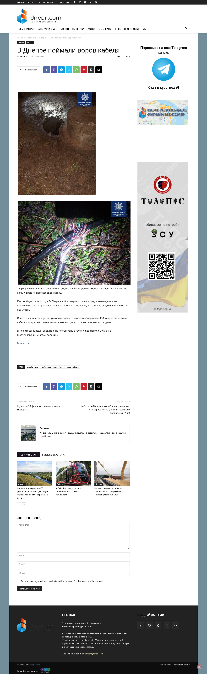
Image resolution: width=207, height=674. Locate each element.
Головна (21, 37)
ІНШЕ (118, 28)
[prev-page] (19, 504)
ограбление (32, 367)
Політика (78, 28)
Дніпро (42, 37)
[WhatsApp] (76, 69)
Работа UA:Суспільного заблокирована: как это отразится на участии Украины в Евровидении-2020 (105, 409)
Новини (64, 28)
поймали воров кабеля (52, 367)
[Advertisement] (126, 16)
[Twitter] (90, 2)
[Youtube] (95, 2)
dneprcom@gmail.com (93, 653)
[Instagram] (79, 2)
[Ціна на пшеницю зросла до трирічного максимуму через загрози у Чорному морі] (112, 473)
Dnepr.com (23, 343)
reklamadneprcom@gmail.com (76, 626)
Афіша (92, 28)
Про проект (132, 28)
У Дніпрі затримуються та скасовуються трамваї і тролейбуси (69, 491)
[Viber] (54, 69)
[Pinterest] (84, 69)
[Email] (98, 69)
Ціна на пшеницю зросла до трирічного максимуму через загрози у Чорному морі (108, 491)
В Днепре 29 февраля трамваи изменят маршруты (39, 408)
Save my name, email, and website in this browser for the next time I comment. (62, 581)
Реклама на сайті (182, 664)
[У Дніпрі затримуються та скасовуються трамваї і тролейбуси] (73, 473)
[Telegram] (85, 2)
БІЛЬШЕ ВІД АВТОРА (53, 454)
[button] (186, 29)
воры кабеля (73, 367)
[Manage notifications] (199, 666)
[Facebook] (74, 2)
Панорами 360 (46, 28)
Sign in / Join (64, 2)
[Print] (91, 69)
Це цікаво (105, 28)
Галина (23, 56)
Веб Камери (26, 28)
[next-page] (24, 504)
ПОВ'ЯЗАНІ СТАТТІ (28, 454)
